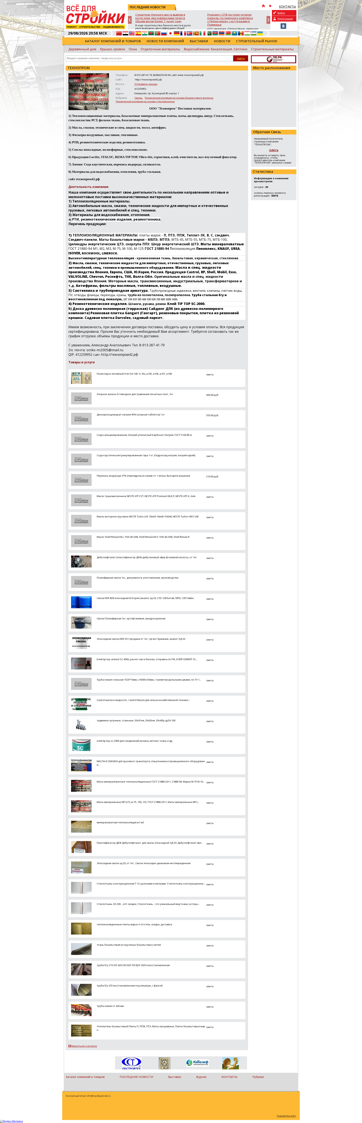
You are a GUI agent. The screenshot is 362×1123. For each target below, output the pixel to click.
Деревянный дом (82, 49)
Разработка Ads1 (286, 1116)
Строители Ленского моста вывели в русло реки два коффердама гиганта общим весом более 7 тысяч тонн (160, 18)
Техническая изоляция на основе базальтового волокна (179, 98)
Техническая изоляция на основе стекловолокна (145, 101)
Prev (130, 20)
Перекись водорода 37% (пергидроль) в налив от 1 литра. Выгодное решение (143, 475)
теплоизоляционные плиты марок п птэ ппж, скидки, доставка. (135, 924)
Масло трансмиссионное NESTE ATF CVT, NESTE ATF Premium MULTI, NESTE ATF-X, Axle (146, 496)
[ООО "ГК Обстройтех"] (131, 1063)
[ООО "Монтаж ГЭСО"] (164, 1064)
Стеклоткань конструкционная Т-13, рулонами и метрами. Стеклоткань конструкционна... (151, 883)
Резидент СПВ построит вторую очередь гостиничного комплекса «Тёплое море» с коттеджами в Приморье (230, 19)
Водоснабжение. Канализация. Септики (215, 49)
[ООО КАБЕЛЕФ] (197, 1063)
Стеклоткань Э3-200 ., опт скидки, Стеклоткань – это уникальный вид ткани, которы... (148, 904)
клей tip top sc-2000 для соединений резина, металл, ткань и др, (135, 740)
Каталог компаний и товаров (113, 41)
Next (268, 20)
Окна (133, 49)
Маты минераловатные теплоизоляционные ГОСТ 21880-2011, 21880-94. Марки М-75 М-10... (151, 781)
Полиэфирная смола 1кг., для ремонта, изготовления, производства (137, 577)
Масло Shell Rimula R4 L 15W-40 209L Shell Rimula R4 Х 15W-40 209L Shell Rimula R (143, 537)
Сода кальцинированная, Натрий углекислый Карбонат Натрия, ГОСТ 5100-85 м (144, 435)
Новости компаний (165, 41)
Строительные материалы (272, 49)
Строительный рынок (256, 41)
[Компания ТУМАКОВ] (230, 1064)
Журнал (201, 1077)
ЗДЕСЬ (273, 150)
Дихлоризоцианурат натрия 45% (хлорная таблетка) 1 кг (131, 414)
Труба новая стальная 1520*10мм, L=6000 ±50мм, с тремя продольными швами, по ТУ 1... (149, 679)
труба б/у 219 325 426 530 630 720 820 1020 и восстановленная (133, 965)
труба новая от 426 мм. (110, 1006)
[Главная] (263, 6)
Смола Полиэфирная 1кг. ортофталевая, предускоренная (131, 618)
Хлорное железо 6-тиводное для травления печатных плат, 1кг (135, 394)
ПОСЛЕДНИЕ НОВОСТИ (136, 1077)
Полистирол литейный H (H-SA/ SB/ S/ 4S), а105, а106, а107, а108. (134, 373)
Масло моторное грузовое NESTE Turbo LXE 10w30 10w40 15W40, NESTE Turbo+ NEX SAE (148, 516)
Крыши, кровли (112, 49)
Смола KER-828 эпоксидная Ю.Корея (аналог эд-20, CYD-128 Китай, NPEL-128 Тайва (145, 598)
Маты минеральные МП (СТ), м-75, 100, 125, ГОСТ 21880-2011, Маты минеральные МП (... (148, 802)
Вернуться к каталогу (84, 1046)
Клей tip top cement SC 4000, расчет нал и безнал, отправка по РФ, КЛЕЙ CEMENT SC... (147, 659)
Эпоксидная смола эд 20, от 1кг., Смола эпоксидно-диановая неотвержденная (143, 863)
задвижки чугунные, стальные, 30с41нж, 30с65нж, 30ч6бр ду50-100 (136, 720)
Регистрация (285, 18)
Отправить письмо (145, 84)
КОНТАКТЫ (229, 1077)
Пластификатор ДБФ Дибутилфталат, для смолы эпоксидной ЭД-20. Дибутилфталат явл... (150, 842)
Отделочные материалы (160, 49)
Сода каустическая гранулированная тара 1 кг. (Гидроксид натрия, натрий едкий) (146, 455)
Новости (222, 41)
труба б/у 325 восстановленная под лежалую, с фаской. (130, 985)
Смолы (138, 98)
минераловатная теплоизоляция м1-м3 (120, 822)
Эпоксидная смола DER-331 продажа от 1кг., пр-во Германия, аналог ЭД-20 (141, 639)
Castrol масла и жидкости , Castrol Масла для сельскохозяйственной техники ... (144, 700)
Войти (281, 13)
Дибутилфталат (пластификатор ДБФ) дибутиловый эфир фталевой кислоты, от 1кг (147, 557)
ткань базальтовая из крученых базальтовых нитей (129, 944)
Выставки (199, 41)
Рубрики (258, 1077)
